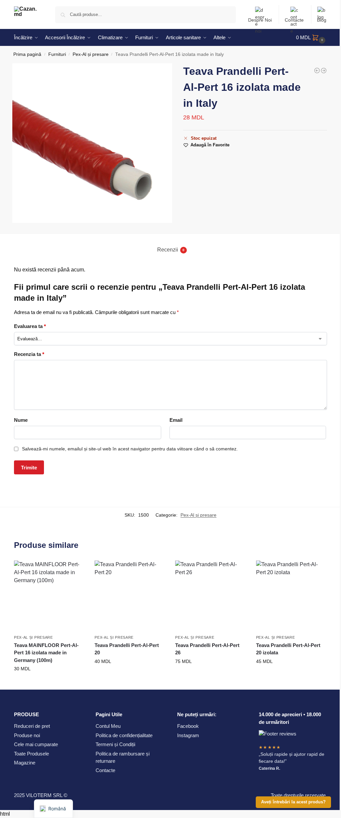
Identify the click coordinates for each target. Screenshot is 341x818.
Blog (321, 20)
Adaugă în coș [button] (49, 683)
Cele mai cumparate (36, 744)
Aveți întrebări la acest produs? (293, 802)
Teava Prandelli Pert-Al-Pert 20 (127, 649)
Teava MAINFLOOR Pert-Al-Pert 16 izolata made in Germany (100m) (46, 652)
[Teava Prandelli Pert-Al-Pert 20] (130, 596)
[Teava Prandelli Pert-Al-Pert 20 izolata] (317, 70)
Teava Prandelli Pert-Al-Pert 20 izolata (288, 649)
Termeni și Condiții (115, 744)
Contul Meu (108, 726)
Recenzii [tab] (170, 249)
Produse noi (27, 735)
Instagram (188, 735)
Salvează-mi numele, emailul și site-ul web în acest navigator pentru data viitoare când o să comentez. (130, 448)
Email (176, 420)
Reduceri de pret (32, 726)
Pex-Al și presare (91, 54)
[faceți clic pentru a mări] (92, 143)
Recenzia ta (29, 354)
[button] (311, 37)
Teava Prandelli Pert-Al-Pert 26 (207, 649)
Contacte (294, 20)
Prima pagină (27, 54)
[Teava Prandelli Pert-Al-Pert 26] (210, 596)
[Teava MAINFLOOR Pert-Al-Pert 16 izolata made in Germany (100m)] (323, 70)
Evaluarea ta (30, 326)
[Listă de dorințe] (75, 570)
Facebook (188, 726)
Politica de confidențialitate (124, 735)
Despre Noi (260, 20)
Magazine (24, 762)
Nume (21, 420)
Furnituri (57, 54)
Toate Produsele (31, 753)
